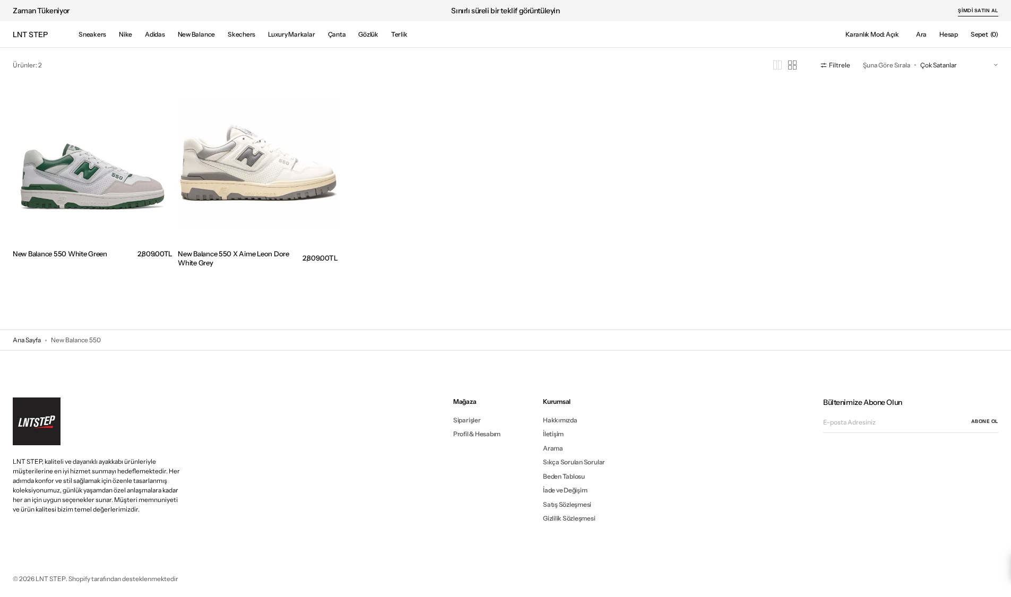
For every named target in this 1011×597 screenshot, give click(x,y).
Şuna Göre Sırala (886, 65)
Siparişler (467, 420)
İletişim (553, 434)
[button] (921, 34)
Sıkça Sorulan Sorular (574, 462)
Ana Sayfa (27, 340)
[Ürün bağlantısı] (92, 183)
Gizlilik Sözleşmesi (569, 518)
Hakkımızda (560, 420)
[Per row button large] (777, 65)
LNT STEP (51, 579)
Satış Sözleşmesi (567, 504)
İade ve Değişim (565, 490)
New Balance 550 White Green (60, 253)
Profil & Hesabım (476, 434)
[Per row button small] (792, 65)
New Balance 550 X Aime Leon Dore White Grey (233, 258)
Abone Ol (984, 421)
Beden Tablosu (564, 476)
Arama (553, 448)
